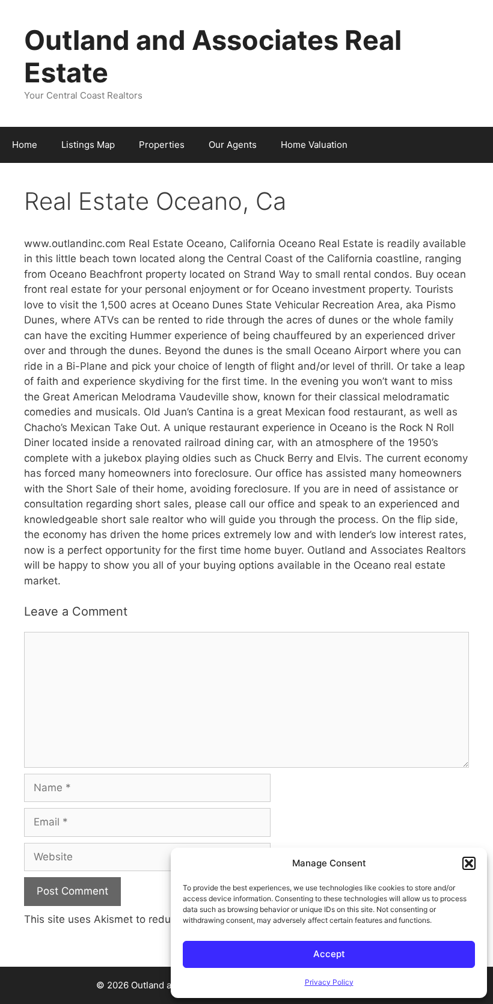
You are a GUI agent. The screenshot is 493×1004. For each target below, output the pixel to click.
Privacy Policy (329, 982)
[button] (469, 863)
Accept (329, 954)
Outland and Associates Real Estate (213, 56)
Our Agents (233, 144)
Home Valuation (314, 144)
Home (24, 144)
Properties (162, 144)
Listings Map (88, 144)
